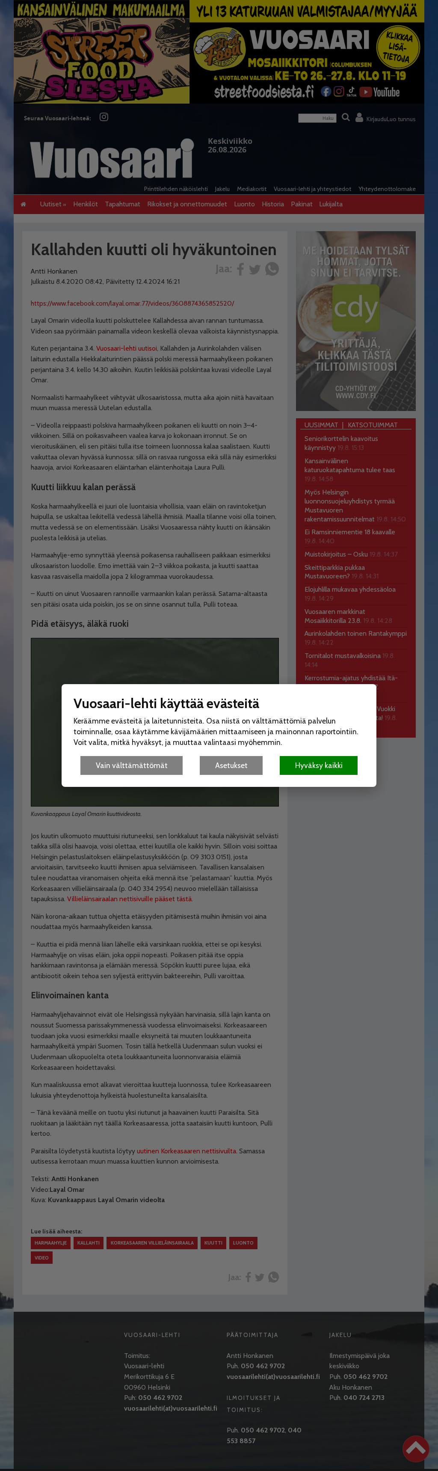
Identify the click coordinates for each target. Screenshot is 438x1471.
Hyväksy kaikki (319, 765)
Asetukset (231, 765)
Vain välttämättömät (132, 765)
